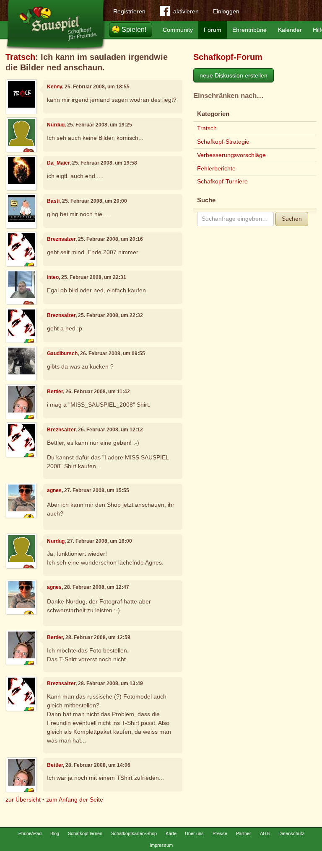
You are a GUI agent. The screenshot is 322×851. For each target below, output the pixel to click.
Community (178, 29)
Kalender (290, 29)
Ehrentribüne (249, 29)
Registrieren (129, 11)
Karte (171, 833)
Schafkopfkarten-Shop (134, 833)
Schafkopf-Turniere (222, 181)
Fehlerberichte (216, 168)
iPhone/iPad (30, 833)
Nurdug (56, 125)
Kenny (54, 87)
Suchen (292, 218)
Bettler (55, 392)
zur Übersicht (23, 799)
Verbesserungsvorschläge (231, 155)
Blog (54, 833)
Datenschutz (291, 833)
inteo (53, 277)
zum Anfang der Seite (74, 799)
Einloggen (226, 11)
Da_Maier (58, 163)
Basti (53, 201)
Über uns (194, 833)
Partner (243, 833)
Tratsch (20, 57)
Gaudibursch (62, 353)
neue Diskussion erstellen (233, 75)
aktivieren (186, 11)
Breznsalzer (61, 239)
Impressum (161, 845)
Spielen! (134, 29)
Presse (220, 833)
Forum (212, 29)
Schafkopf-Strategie (223, 141)
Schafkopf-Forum (227, 57)
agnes (54, 490)
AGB (265, 833)
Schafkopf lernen (85, 833)
